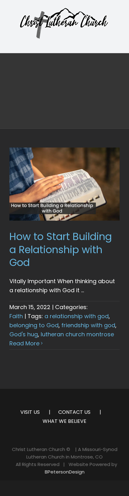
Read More (24, 343)
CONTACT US (74, 412)
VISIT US (30, 412)
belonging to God (34, 325)
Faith (16, 316)
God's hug (23, 334)
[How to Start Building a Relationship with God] (64, 184)
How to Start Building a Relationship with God (60, 249)
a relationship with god (76, 316)
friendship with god (88, 325)
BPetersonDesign (65, 471)
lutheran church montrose (77, 334)
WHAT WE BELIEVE (64, 421)
